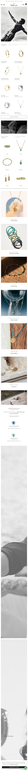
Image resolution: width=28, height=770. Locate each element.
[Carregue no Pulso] (14, 240)
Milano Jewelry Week (14, 416)
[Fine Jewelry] (14, 272)
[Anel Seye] (14, 373)
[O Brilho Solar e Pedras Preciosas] (14, 542)
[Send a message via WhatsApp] (25, 767)
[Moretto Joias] (13, 4)
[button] (4, 4)
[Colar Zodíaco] (14, 339)
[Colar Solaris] (14, 207)
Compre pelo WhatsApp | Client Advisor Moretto (14, 1)
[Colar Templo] (14, 306)
